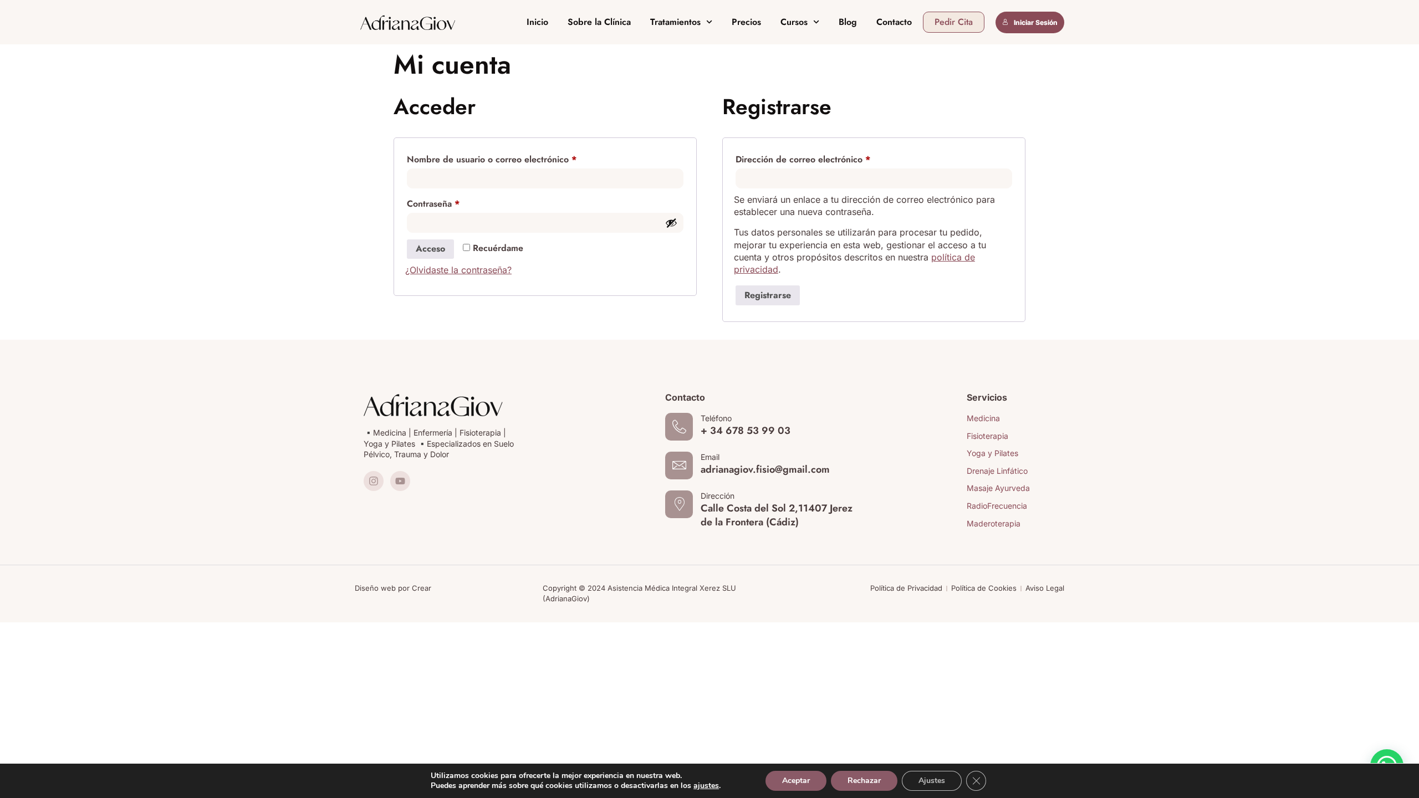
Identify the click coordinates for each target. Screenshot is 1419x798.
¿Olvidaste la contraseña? (458, 269)
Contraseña (455, 202)
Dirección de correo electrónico (825, 158)
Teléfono (716, 418)
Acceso (430, 248)
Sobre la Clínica (599, 22)
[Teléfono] (679, 427)
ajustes (706, 786)
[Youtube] (400, 481)
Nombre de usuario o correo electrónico (514, 158)
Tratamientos (675, 22)
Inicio (537, 22)
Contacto (894, 22)
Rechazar (864, 780)
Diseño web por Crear (393, 588)
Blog (848, 22)
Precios (746, 22)
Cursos (794, 22)
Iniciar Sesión (1036, 22)
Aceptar (796, 780)
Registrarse (767, 295)
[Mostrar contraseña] (671, 223)
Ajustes (931, 780)
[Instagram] (374, 481)
